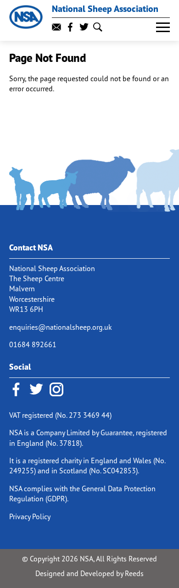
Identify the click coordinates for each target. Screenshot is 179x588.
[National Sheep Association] (26, 17)
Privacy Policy (29, 516)
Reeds (134, 573)
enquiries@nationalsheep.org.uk (60, 327)
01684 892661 (32, 344)
